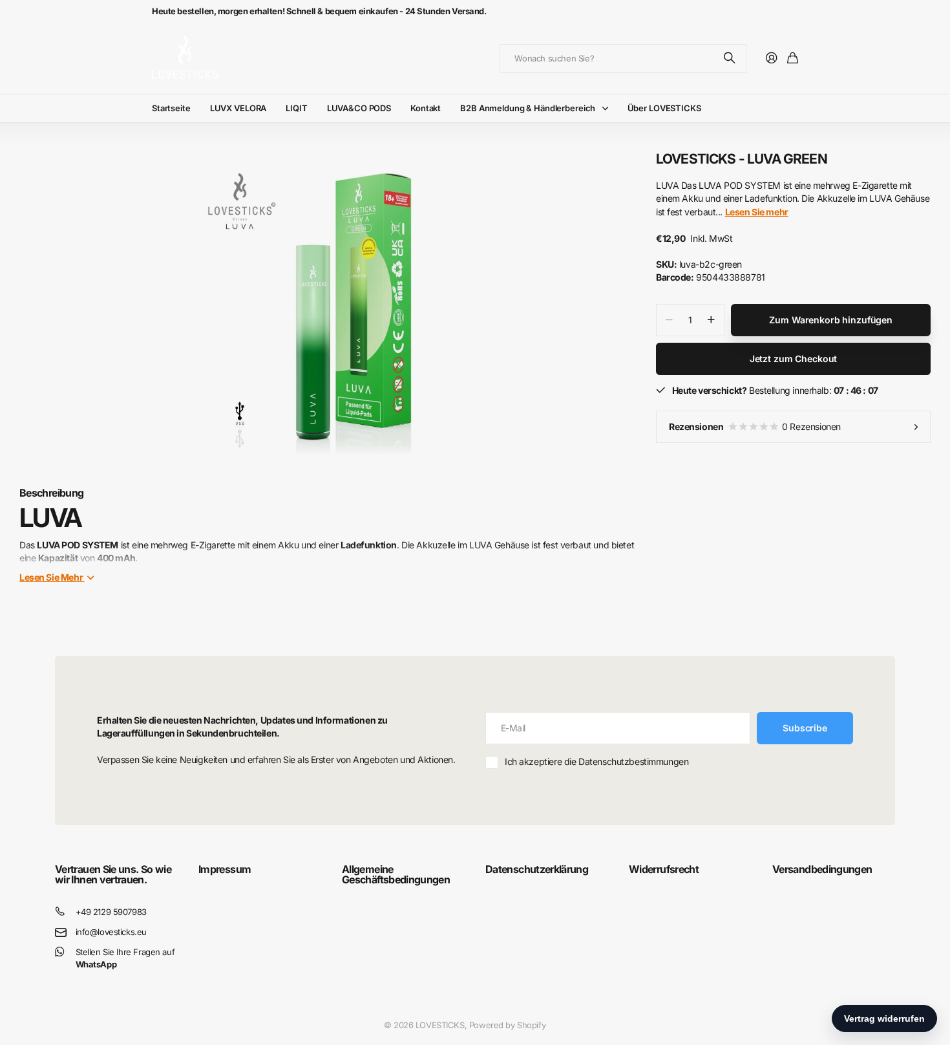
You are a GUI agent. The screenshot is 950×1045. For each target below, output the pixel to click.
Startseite (171, 108)
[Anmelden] (771, 58)
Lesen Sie (51, 577)
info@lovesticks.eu (111, 932)
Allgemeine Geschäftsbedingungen (396, 874)
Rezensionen (755, 426)
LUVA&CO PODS (359, 108)
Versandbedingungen (822, 869)
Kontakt (425, 108)
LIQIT (296, 108)
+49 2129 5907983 (111, 912)
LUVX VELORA (238, 108)
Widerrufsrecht (664, 869)
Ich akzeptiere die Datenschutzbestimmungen (596, 761)
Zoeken (730, 58)
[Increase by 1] (711, 320)
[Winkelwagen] (792, 58)
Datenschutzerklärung (536, 869)
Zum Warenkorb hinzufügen (830, 319)
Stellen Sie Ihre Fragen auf (125, 958)
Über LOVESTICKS (664, 108)
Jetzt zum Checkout (793, 358)
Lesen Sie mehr (756, 211)
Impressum (224, 869)
